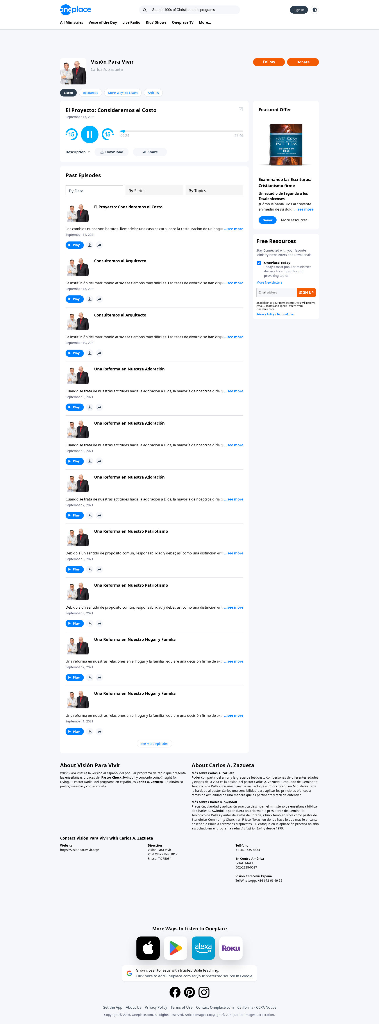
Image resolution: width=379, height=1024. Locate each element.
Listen (68, 93)
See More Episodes (154, 744)
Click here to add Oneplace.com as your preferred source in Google (194, 976)
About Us (133, 1007)
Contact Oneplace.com (215, 1007)
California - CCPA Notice (256, 1007)
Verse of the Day (103, 22)
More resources (294, 220)
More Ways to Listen (123, 93)
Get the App (112, 1007)
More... (205, 22)
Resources (90, 93)
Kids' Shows (156, 22)
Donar (268, 220)
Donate (303, 62)
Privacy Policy (156, 1007)
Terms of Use (182, 1007)
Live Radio (131, 22)
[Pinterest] (189, 992)
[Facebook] (175, 992)
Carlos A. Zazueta (107, 69)
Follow (269, 61)
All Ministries (71, 22)
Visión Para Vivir (112, 61)
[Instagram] (203, 992)
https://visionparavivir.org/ (79, 850)
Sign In (299, 10)
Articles (153, 93)
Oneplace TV (182, 22)
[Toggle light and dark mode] (315, 10)
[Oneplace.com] (75, 9)
